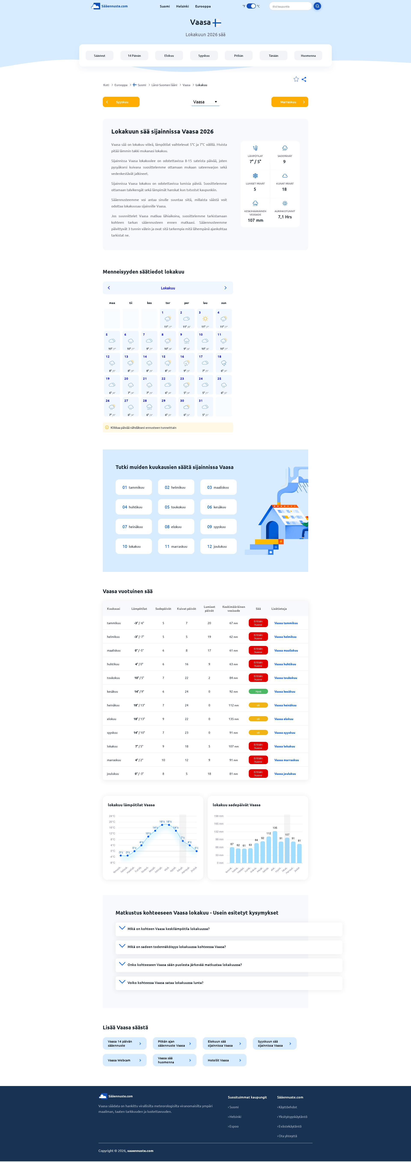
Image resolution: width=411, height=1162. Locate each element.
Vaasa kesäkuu (284, 691)
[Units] (251, 6)
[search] (317, 6)
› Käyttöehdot (287, 1107)
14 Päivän (134, 56)
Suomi (165, 6)
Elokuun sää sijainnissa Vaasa (220, 1043)
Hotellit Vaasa (218, 1060)
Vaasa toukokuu (285, 678)
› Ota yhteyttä (287, 1136)
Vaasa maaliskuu (286, 650)
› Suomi (233, 1107)
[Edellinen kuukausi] (110, 287)
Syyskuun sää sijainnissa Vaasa (270, 1043)
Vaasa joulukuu (285, 773)
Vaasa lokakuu (284, 746)
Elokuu (169, 56)
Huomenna (308, 56)
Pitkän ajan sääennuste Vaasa (171, 1043)
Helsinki (182, 6)
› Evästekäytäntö (289, 1126)
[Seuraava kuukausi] (226, 287)
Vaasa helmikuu (285, 636)
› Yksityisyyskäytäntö (292, 1116)
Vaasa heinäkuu (285, 705)
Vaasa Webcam (119, 1060)
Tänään (273, 56)
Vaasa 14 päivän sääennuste (120, 1043)
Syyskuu (204, 56)
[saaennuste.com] (109, 6)
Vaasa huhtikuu (285, 664)
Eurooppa (203, 6)
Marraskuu (288, 102)
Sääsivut (99, 56)
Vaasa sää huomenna (166, 1060)
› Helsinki (234, 1116)
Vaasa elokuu (283, 719)
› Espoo (233, 1126)
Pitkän (238, 56)
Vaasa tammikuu (286, 623)
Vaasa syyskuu (284, 732)
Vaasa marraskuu (286, 760)
